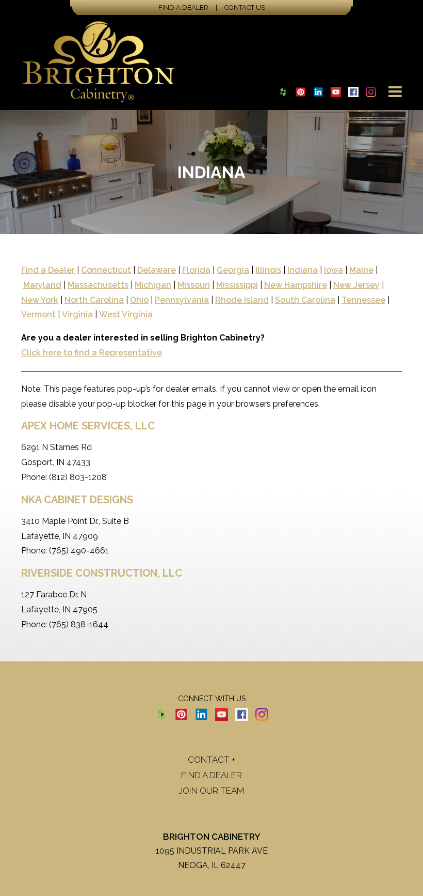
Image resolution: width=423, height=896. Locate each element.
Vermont (38, 314)
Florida (196, 270)
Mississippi (237, 285)
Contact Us (244, 7)
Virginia (77, 314)
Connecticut (106, 270)
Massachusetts (98, 285)
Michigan (153, 285)
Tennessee (363, 300)
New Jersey (356, 285)
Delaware (156, 270)
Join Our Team (211, 790)
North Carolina (94, 300)
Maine (361, 270)
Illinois (268, 270)
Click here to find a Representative (91, 353)
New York (39, 300)
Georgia (233, 270)
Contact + (211, 759)
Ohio (139, 300)
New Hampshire (295, 285)
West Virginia (126, 314)
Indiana (302, 270)
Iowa (333, 270)
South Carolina (305, 300)
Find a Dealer (183, 7)
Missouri (193, 285)
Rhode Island (242, 300)
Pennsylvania (182, 300)
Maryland (42, 285)
